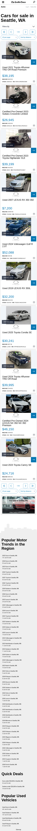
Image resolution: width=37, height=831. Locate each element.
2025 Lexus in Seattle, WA (10, 633)
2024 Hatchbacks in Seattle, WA (11, 705)
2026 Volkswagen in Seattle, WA (12, 749)
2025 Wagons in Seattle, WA (10, 738)
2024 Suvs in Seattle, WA (9, 562)
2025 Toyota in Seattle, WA (10, 578)
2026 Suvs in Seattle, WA (9, 595)
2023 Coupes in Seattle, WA (10, 760)
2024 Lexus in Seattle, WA (10, 611)
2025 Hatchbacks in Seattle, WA (11, 710)
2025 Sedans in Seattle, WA (10, 622)
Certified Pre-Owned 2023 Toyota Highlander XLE (15, 157)
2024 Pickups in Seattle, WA (10, 677)
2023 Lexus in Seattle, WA (10, 600)
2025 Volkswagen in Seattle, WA (12, 606)
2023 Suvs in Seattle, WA (9, 567)
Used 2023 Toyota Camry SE (16, 465)
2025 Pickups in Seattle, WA (10, 732)
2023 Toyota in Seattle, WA (10, 617)
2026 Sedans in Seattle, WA (10, 688)
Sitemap (18, 829)
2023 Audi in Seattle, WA (9, 666)
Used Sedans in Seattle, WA (10, 813)
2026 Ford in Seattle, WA (9, 765)
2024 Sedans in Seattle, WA (10, 589)
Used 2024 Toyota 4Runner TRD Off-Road (16, 377)
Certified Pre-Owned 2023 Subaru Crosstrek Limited (15, 112)
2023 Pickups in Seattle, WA (10, 727)
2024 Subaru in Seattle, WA (10, 655)
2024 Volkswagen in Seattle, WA (12, 661)
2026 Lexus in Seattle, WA (10, 699)
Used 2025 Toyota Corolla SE (17, 332)
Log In (27, 7)
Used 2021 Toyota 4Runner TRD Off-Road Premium (16, 68)
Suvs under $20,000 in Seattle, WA (12, 782)
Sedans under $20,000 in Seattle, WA (13, 787)
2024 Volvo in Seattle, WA (10, 694)
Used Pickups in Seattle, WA (10, 824)
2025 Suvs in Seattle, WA (9, 556)
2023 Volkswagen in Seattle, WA (12, 639)
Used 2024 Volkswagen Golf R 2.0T (17, 245)
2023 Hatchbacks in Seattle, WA (11, 644)
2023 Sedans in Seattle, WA (10, 650)
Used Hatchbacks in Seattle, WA (11, 819)
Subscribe (33, 7)
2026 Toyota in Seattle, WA (10, 584)
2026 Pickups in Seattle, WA (10, 743)
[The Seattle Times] (18, 2)
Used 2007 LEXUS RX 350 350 (18, 200)
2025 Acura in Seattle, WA (10, 683)
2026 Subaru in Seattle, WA (10, 754)
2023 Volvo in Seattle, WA (10, 672)
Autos (3, 7)
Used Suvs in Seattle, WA (9, 808)
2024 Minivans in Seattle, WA (11, 721)
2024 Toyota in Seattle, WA (10, 573)
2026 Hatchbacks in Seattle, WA (11, 716)
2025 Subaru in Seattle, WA (10, 628)
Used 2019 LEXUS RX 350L (16, 288)
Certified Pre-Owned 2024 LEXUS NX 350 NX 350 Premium (15, 423)
